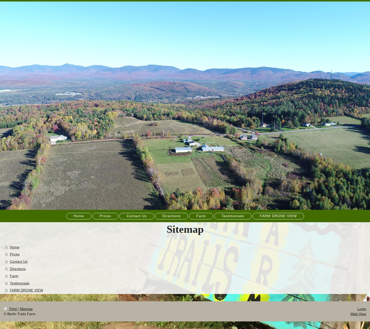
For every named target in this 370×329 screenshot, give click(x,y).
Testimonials (19, 283)
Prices (15, 254)
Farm (14, 276)
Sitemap (26, 309)
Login (361, 309)
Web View (358, 314)
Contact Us (18, 261)
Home (14, 247)
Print (13, 309)
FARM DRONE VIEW (26, 290)
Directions (18, 269)
